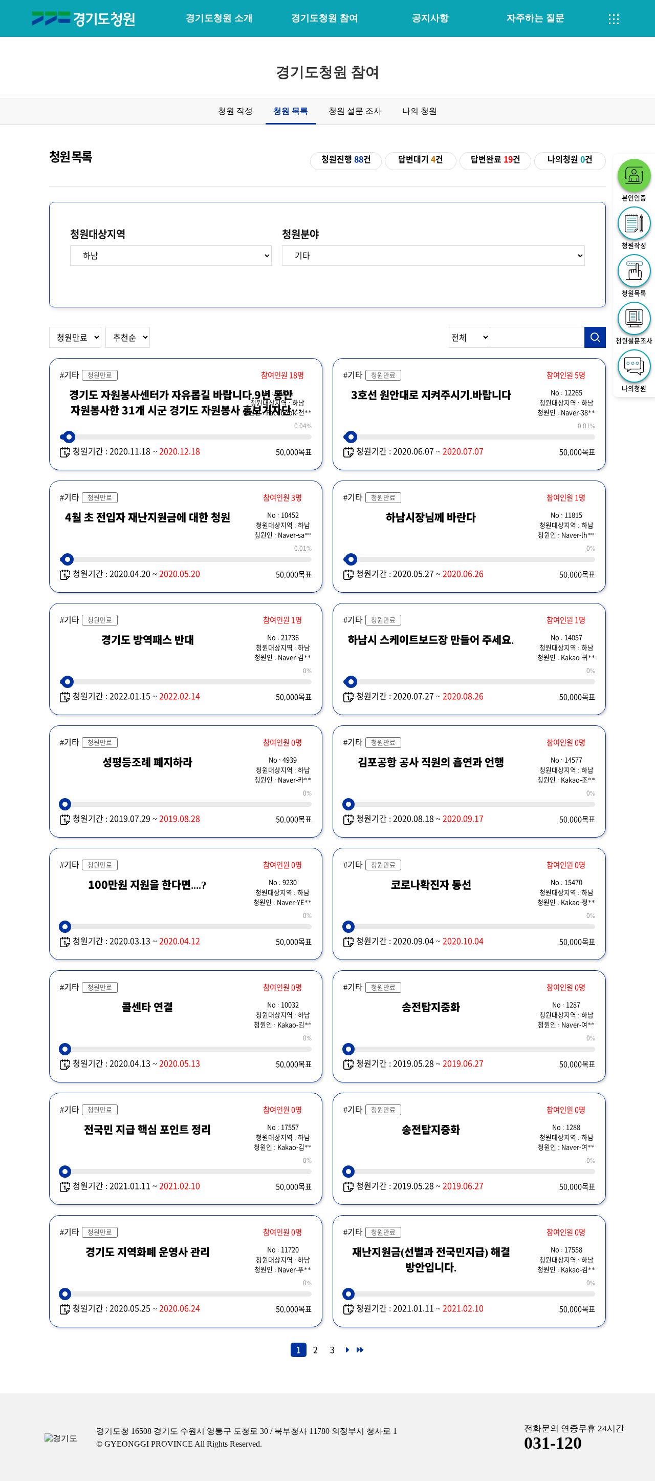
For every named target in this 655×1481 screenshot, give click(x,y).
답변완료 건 (495, 159)
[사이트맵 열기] (614, 19)
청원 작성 (235, 111)
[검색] (595, 337)
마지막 (359, 1353)
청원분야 (300, 234)
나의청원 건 (570, 159)
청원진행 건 (346, 159)
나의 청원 (419, 111)
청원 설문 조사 (355, 111)
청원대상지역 (97, 234)
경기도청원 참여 (324, 18)
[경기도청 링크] (61, 1438)
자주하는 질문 (535, 18)
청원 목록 (290, 111)
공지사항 (430, 18)
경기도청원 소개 (219, 18)
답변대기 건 (420, 159)
